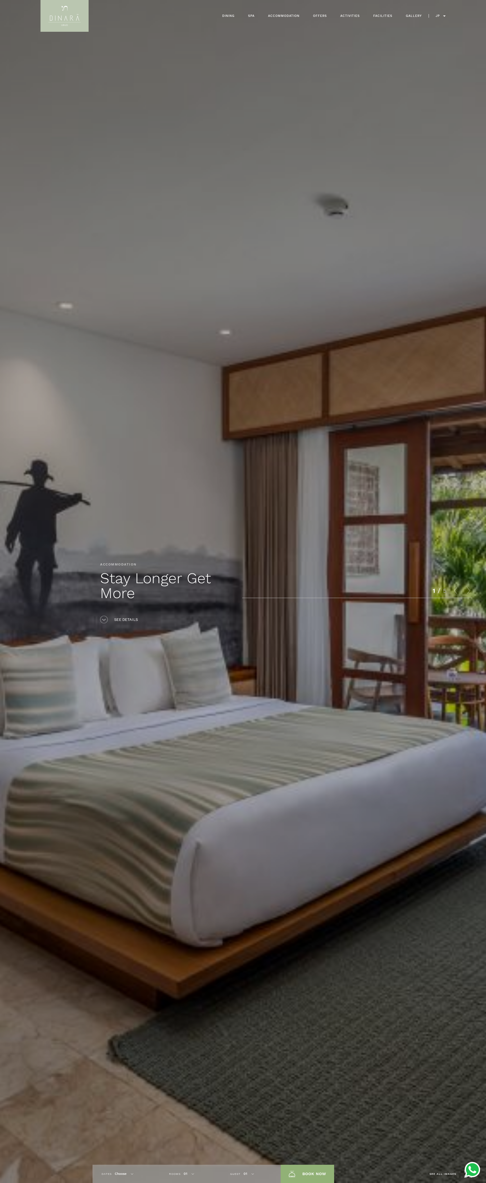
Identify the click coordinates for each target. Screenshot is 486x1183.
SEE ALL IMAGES (442, 1173)
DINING (228, 16)
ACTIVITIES (350, 16)
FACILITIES (382, 16)
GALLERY (414, 16)
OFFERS (320, 16)
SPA (251, 16)
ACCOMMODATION (284, 16)
